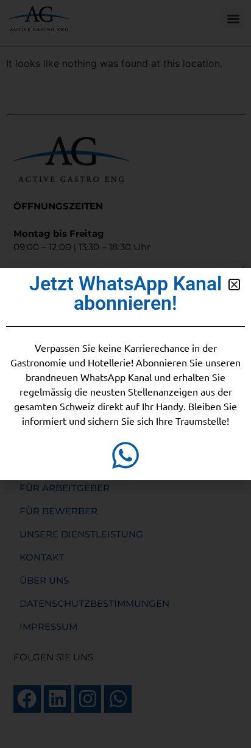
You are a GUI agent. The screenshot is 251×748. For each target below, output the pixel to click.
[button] (234, 284)
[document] (125, 374)
